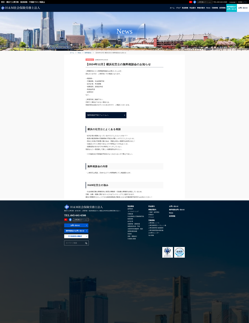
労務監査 (130, 214)
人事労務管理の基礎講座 (155, 228)
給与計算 (130, 221)
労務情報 (215, 8)
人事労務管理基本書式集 (155, 230)
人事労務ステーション (205, 2)
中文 (245, 2)
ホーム (172, 8)
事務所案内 (201, 8)
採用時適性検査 (132, 231)
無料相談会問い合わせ (177, 209)
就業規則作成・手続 (134, 226)
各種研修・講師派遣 (134, 224)
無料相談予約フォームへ (98, 115)
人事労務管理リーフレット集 (157, 225)
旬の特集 (151, 235)
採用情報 (222, 8)
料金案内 (193, 8)
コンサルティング (133, 211)
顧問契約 (130, 209)
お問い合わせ (243, 8)
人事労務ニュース (153, 223)
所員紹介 (151, 214)
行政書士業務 (132, 238)
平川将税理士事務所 (75, 236)
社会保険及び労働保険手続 (136, 216)
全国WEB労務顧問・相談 (135, 229)
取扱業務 (185, 8)
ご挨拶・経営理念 (153, 212)
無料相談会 (88, 52)
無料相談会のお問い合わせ (231, 8)
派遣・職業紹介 (132, 236)
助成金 (130, 234)
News (208, 8)
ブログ (178, 8)
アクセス (151, 217)
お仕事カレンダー (153, 233)
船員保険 (130, 219)
